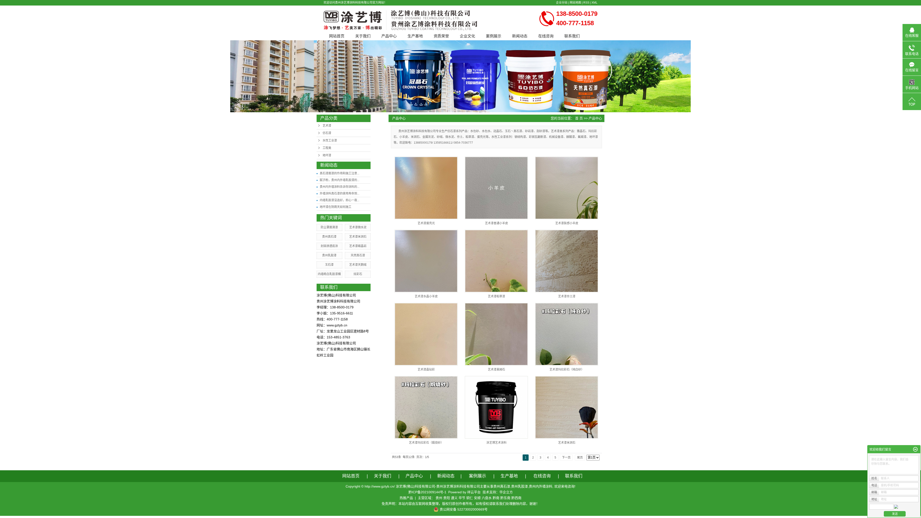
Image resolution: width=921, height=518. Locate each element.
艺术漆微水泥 (357, 227)
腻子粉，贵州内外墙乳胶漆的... (339, 180)
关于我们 (363, 36)
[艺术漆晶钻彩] (426, 334)
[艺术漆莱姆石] (496, 334)
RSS (586, 2)
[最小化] (915, 449)
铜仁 (469, 498)
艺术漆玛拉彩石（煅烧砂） (426, 442)
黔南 (496, 498)
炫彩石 (358, 274)
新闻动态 (519, 36)
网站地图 (575, 2)
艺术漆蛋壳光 (426, 223)
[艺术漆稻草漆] (496, 261)
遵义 (454, 498)
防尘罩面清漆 (329, 227)
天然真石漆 (358, 255)
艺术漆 (327, 125)
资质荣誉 (441, 36)
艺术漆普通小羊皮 (496, 223)
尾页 (580, 457)
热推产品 (406, 498)
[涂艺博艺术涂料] (496, 407)
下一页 (566, 457)
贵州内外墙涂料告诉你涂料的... (339, 186)
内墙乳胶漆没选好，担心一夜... (339, 200)
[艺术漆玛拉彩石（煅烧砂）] (426, 407)
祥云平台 (474, 492)
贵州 (439, 498)
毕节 (462, 498)
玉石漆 (329, 264)
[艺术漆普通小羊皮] (496, 188)
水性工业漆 (330, 140)
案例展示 (493, 36)
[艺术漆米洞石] (566, 407)
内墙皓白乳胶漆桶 (329, 274)
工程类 (327, 148)
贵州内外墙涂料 (540, 486)
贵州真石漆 (329, 236)
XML (594, 2)
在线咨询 (546, 36)
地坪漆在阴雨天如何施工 (335, 207)
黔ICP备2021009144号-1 (427, 492)
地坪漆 (327, 155)
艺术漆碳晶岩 (357, 246)
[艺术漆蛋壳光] (426, 188)
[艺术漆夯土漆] (566, 261)
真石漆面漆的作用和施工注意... (339, 173)
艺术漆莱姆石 (496, 369)
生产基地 (415, 36)
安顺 (477, 498)
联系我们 (572, 36)
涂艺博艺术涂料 (496, 442)
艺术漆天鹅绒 (357, 264)
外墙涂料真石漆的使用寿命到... (339, 193)
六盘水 (487, 498)
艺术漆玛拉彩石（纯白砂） (566, 369)
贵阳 (446, 498)
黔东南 (505, 498)
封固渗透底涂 (329, 246)
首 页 (579, 118)
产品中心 (389, 36)
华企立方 (506, 492)
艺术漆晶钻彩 (426, 369)
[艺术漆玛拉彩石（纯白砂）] (566, 334)
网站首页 (336, 36)
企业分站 (561, 2)
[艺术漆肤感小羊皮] (566, 188)
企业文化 (467, 36)
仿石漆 (327, 133)
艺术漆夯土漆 (566, 296)
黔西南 (516, 498)
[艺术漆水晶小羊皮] (426, 261)
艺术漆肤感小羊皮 (566, 223)
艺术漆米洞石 (357, 236)
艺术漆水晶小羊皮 (426, 296)
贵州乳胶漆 (329, 255)
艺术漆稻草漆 (496, 296)
